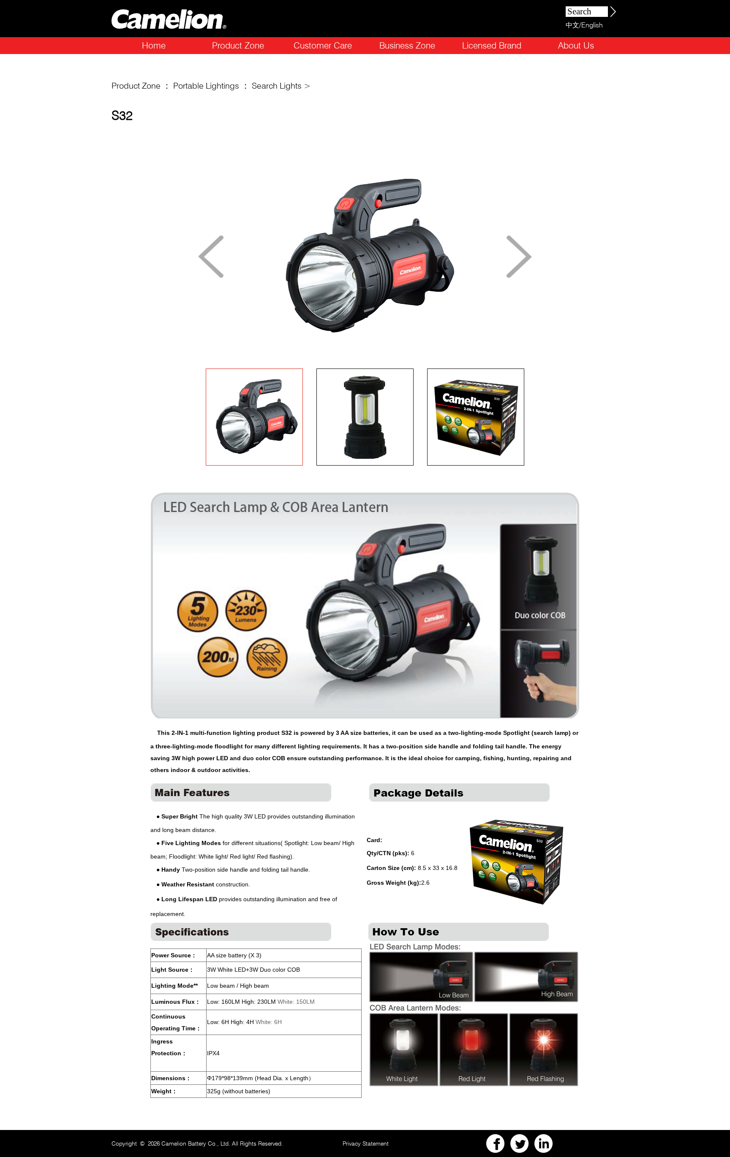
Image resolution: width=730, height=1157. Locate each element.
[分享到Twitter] (519, 1143)
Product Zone (238, 45)
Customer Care (323, 45)
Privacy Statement (366, 1143)
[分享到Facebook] (495, 1143)
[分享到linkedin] (543, 1143)
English (592, 25)
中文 (572, 25)
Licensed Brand (491, 45)
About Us (576, 45)
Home (154, 45)
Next (519, 257)
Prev (210, 257)
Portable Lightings (206, 86)
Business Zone (407, 45)
